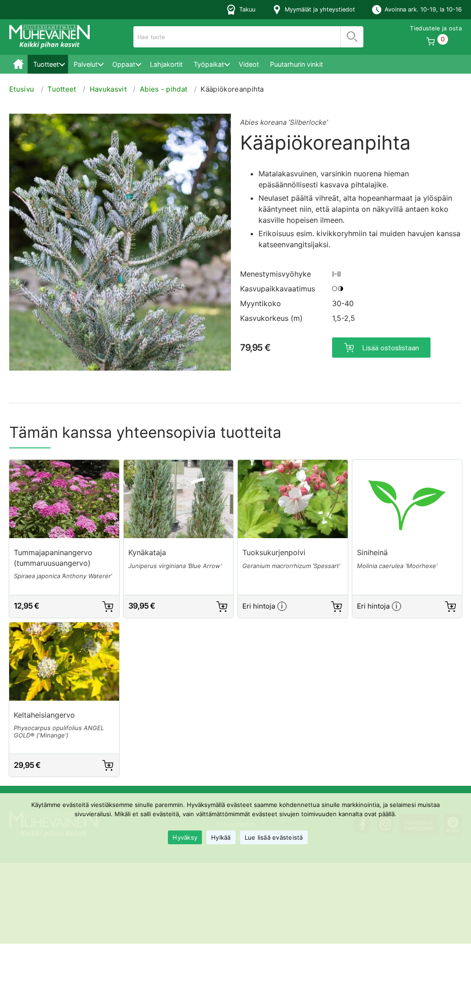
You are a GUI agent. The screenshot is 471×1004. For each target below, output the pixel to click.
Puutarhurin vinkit (296, 64)
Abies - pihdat (163, 89)
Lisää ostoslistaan (390, 347)
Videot (249, 64)
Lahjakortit (166, 64)
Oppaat (123, 64)
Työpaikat (209, 64)
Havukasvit (108, 89)
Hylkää (221, 837)
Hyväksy (184, 837)
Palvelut (86, 64)
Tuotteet (46, 64)
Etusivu (18, 64)
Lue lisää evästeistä (274, 837)
